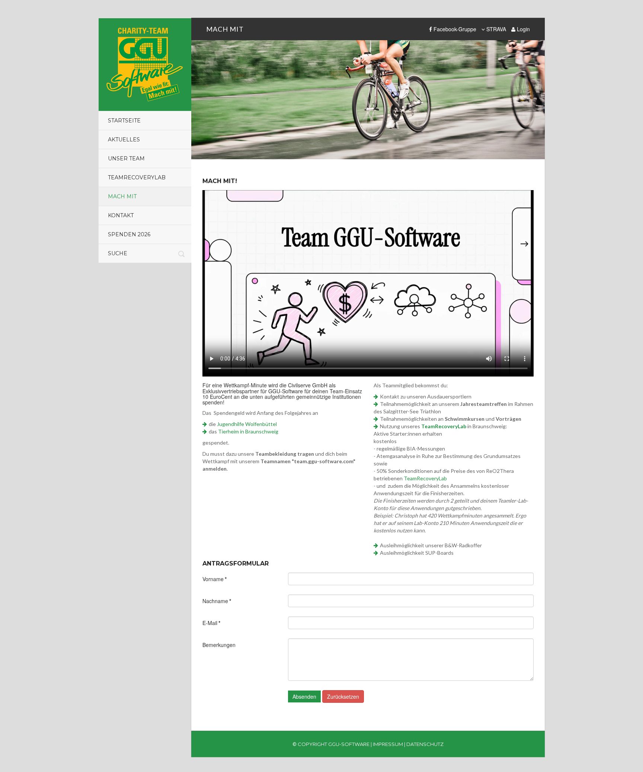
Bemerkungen (219, 644)
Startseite (124, 120)
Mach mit (122, 196)
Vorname (214, 579)
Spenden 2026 (129, 234)
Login (522, 29)
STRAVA (495, 29)
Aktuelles (124, 139)
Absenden (304, 696)
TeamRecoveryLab (137, 177)
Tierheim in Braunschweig (248, 431)
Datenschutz (425, 744)
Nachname (216, 601)
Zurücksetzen (343, 696)
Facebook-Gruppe (454, 29)
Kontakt (121, 215)
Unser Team (126, 158)
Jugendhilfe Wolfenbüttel (247, 424)
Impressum (388, 744)
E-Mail (211, 623)
